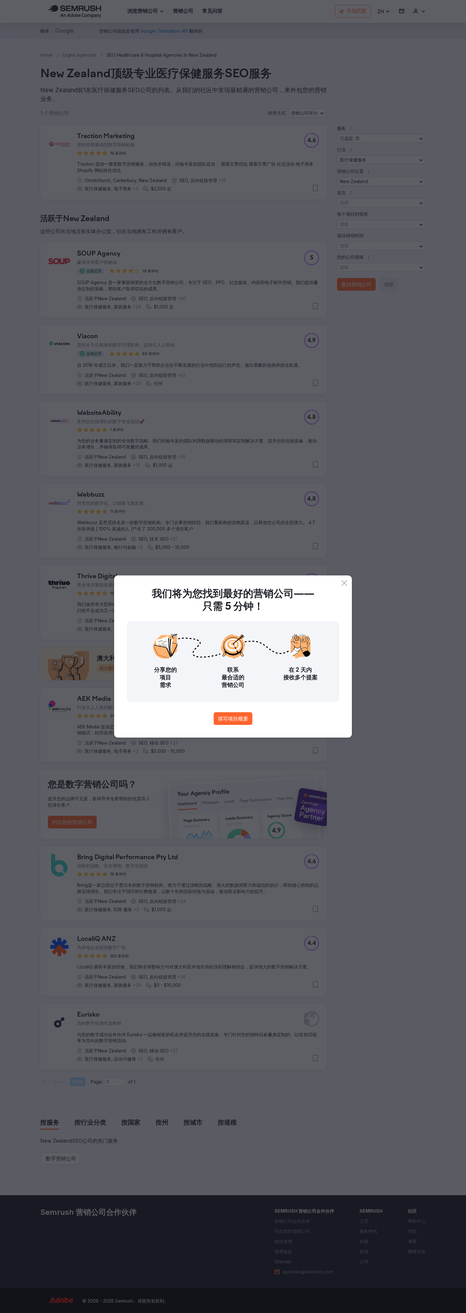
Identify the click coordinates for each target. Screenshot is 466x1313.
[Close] (344, 583)
